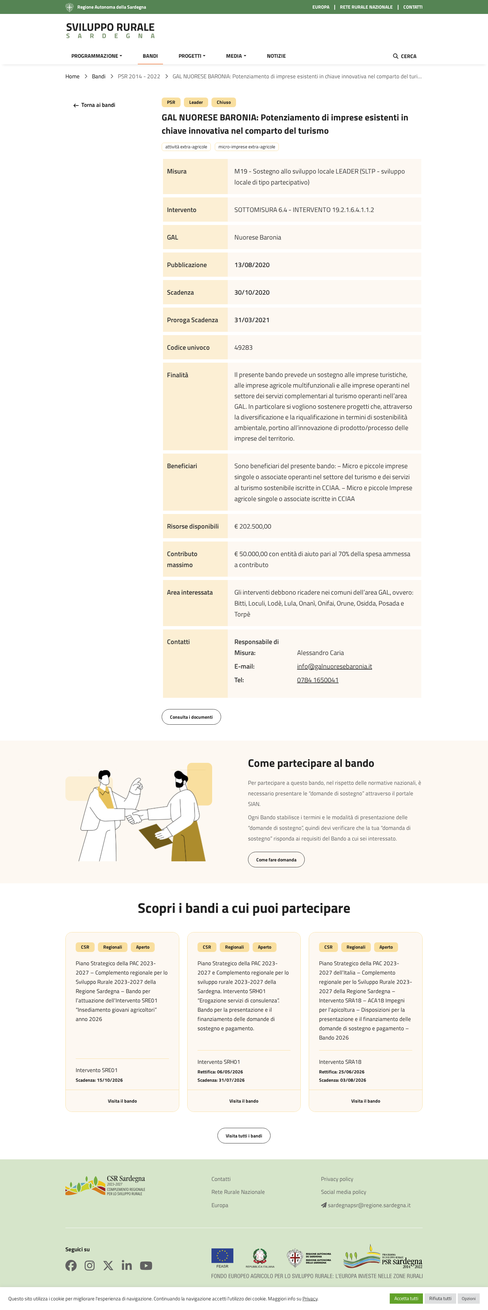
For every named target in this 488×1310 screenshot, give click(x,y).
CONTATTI (413, 6)
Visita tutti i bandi (244, 1135)
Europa (219, 1205)
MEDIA (234, 56)
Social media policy (343, 1192)
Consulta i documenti (191, 716)
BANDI (150, 56)
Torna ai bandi (97, 105)
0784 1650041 (318, 680)
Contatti (221, 1179)
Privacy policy (337, 1179)
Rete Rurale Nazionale (238, 1192)
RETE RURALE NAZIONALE (366, 6)
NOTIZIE (276, 56)
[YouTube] (146, 1266)
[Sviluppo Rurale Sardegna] (110, 31)
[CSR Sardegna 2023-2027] (105, 1184)
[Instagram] (94, 1266)
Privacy (309, 1298)
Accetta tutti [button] (406, 1298)
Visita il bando (122, 1100)
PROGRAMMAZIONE (94, 56)
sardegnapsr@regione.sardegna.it (369, 1205)
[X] (112, 1266)
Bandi (99, 76)
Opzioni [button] (469, 1298)
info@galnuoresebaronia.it (334, 666)
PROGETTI (190, 56)
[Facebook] (75, 1266)
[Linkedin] (131, 1266)
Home (72, 76)
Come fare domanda (276, 859)
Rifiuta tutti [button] (440, 1298)
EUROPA (320, 6)
